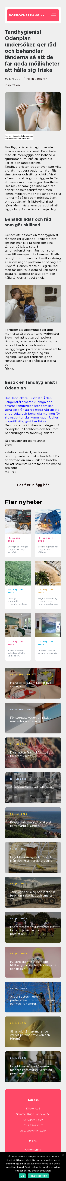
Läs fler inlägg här (33, 485)
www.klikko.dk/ (36, 1130)
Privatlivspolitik (38, 1175)
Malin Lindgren (36, 78)
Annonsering (33, 1149)
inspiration (12, 85)
